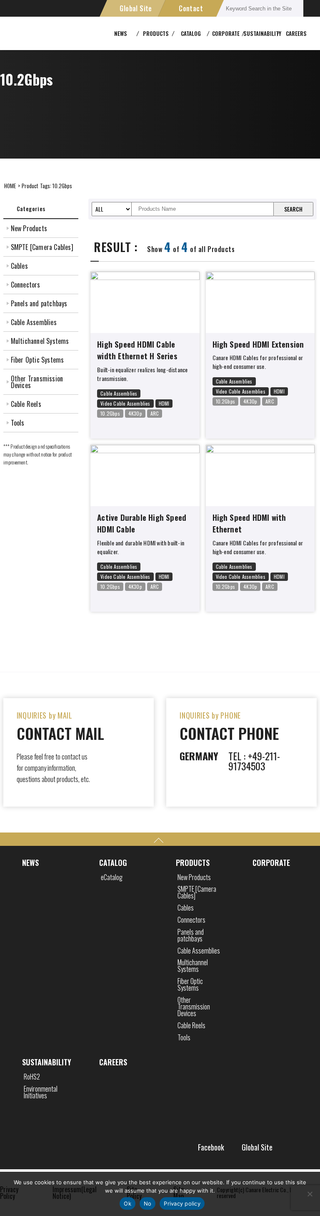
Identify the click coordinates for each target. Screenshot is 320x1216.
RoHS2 (32, 1076)
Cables (19, 266)
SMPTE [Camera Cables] (42, 247)
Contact (191, 8)
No (148, 1203)
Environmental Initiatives (41, 1092)
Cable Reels (26, 404)
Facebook (211, 1147)
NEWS (30, 862)
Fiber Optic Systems (37, 360)
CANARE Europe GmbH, (35, 33)
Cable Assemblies (34, 322)
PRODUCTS (193, 862)
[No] (309, 1194)
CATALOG (113, 862)
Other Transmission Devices (37, 381)
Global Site (136, 8)
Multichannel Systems (40, 341)
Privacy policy (182, 1203)
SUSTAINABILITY (46, 1062)
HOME (10, 186)
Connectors (25, 285)
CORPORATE (271, 862)
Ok (127, 1203)
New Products (29, 228)
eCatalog (111, 877)
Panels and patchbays (39, 303)
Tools (18, 423)
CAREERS (296, 33)
